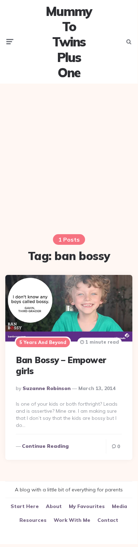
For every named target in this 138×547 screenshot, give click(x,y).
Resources (33, 520)
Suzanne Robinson (47, 388)
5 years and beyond (42, 342)
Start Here (25, 506)
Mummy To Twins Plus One (69, 42)
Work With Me (72, 520)
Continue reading (45, 446)
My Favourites (87, 506)
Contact (107, 520)
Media (119, 506)
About (54, 506)
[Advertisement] (69, 158)
